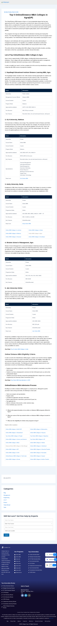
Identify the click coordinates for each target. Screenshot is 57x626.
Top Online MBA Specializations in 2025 (20, 380)
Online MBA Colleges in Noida (36, 230)
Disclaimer (38, 612)
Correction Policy (20, 612)
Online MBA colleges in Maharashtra (38, 429)
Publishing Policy (33, 612)
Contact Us (25, 621)
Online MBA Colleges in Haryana (37, 432)
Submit (6, 535)
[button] (28, 411)
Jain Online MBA (36, 331)
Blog (5, 492)
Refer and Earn (47, 621)
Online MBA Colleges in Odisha (37, 442)
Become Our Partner (39, 621)
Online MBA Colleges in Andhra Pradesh (39, 459)
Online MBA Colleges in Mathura (13, 233)
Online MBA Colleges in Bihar (12, 442)
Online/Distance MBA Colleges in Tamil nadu (16, 456)
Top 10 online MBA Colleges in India (19, 349)
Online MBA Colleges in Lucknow (13, 230)
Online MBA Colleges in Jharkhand (38, 446)
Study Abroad (7, 505)
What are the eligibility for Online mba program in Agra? (23, 420)
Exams (5, 502)
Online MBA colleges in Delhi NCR (14, 429)
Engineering (6, 497)
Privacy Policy (13, 621)
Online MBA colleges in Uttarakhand (14, 432)
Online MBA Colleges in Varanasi (13, 236)
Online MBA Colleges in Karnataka (38, 452)
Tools (5, 507)
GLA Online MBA (24, 178)
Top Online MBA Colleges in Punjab (14, 436)
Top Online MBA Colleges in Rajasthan (39, 436)
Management (7, 495)
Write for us (31, 621)
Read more (51, 618)
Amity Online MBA (26, 223)
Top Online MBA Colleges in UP (37, 439)
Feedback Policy (26, 612)
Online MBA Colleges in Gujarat (37, 456)
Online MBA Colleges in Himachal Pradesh (40, 449)
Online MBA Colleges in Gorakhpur (37, 236)
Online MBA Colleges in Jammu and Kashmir (16, 439)
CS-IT (5, 500)
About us (19, 621)
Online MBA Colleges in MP (12, 449)
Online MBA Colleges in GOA (12, 452)
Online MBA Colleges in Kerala (13, 459)
